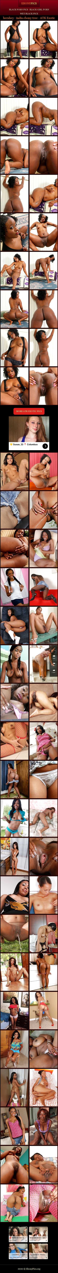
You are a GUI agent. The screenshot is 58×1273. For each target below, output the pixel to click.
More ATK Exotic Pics (29, 411)
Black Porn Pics (18, 9)
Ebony (29, 3)
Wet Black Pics (29, 13)
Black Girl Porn (39, 9)
